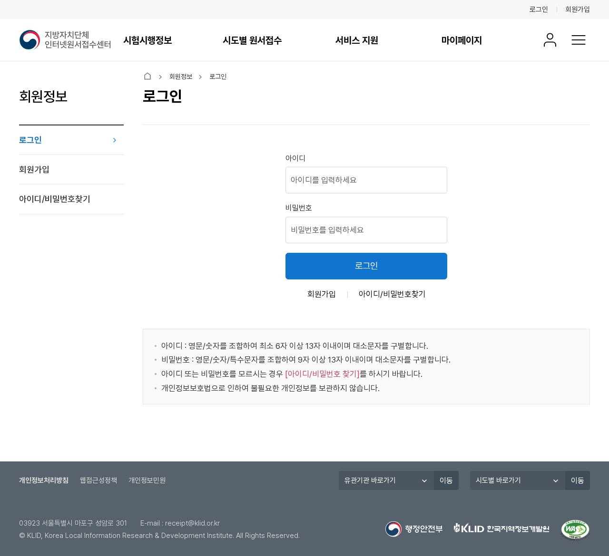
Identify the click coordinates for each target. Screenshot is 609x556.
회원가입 (577, 9)
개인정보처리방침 (44, 480)
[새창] (575, 530)
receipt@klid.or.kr (192, 523)
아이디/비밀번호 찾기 (322, 374)
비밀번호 (298, 207)
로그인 (539, 9)
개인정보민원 (147, 480)
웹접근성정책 (98, 480)
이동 (446, 480)
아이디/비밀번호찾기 (54, 199)
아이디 (295, 158)
